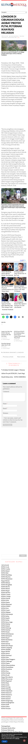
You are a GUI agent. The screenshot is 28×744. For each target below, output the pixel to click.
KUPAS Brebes (5, 593)
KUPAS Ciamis (5, 595)
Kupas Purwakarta (7, 677)
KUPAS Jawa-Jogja (7, 622)
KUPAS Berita (5, 587)
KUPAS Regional (6, 681)
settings (17, 738)
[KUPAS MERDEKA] (14, 5)
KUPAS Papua (5, 663)
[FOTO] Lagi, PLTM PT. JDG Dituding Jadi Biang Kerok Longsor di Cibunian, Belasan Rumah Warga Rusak (19, 335)
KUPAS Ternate (6, 709)
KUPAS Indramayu (7, 614)
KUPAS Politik (5, 673)
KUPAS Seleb (5, 685)
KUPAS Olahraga (6, 661)
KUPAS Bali (4, 573)
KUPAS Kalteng (6, 628)
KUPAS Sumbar (6, 697)
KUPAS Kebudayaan (7, 634)
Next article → (22, 357)
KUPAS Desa (5, 601)
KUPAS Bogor (5, 591)
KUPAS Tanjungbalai (7, 703)
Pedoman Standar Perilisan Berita (12, 732)
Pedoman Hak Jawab (7, 730)
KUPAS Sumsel (5, 699)
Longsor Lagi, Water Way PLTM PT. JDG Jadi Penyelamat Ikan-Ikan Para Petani (6, 334)
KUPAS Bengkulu (6, 585)
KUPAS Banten (5, 577)
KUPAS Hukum (5, 612)
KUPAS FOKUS (5, 606)
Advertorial (5, 565)
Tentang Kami (5, 726)
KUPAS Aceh (5, 567)
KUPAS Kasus (5, 632)
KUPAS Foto (5, 608)
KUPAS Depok (5, 599)
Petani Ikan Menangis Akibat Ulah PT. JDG (5, 344)
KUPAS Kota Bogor (7, 646)
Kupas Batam (5, 581)
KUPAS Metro (5, 654)
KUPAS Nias (5, 658)
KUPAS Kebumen (6, 636)
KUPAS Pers (5, 671)
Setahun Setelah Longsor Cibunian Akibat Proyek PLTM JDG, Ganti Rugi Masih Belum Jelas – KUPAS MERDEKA (13, 373)
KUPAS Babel (5, 571)
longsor (20, 352)
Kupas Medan (5, 652)
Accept (4, 741)
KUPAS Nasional (6, 656)
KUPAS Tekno (5, 707)
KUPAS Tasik (5, 705)
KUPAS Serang (5, 687)
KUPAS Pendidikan (7, 667)
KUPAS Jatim (5, 620)
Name (5, 404)
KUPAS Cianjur (6, 597)
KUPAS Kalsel (5, 626)
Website (5, 413)
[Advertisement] (14, 59)
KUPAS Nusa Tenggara (8, 659)
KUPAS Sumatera (6, 695)
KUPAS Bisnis (5, 589)
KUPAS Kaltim (5, 630)
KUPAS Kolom (5, 644)
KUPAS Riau (5, 683)
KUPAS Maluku (6, 650)
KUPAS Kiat (5, 642)
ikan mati (13, 352)
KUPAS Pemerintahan (8, 665)
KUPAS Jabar (5, 616)
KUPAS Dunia (5, 603)
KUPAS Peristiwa (12, 37)
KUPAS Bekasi (5, 583)
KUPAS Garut (5, 610)
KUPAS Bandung (6, 575)
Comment (6, 392)
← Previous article (7, 357)
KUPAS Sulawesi (6, 693)
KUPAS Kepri (5, 638)
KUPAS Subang (6, 689)
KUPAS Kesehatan (6, 640)
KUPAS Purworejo (6, 679)
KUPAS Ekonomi (6, 604)
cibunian (6, 352)
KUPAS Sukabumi (6, 691)
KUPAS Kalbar (5, 624)
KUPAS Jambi (5, 618)
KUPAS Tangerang (7, 701)
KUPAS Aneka (5, 569)
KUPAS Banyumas (6, 579)
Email (5, 409)
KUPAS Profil (5, 675)
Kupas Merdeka (14, 36)
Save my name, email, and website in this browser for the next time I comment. (12, 420)
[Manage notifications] (24, 740)
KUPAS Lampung (6, 648)
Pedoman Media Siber (8, 728)
